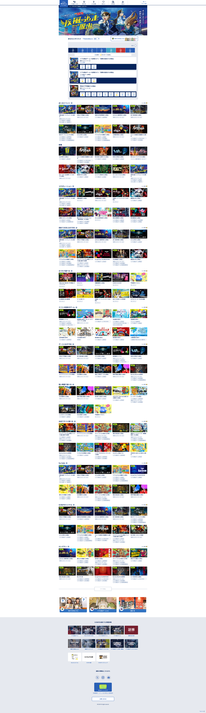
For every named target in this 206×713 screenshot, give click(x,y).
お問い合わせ (103, 699)
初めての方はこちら (119, 38)
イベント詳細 (82, 62)
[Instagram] (103, 677)
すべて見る (103, 589)
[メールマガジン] (108, 677)
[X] (97, 677)
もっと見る (144, 103)
